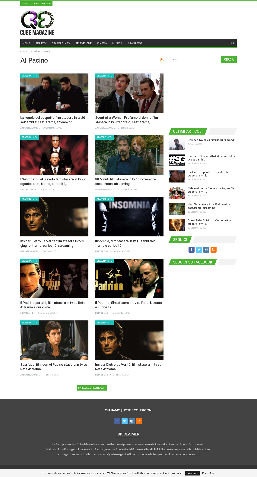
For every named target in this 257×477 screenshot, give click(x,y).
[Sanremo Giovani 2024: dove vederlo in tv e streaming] (177, 160)
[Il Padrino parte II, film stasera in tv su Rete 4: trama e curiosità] (54, 278)
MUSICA (117, 43)
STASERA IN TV (61, 43)
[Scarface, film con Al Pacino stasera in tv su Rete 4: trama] (54, 340)
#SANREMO (135, 43)
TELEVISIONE (84, 43)
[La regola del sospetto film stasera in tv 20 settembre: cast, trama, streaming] (54, 93)
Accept (192, 473)
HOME (26, 43)
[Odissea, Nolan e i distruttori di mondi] (177, 144)
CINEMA (102, 43)
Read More (208, 473)
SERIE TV (41, 43)
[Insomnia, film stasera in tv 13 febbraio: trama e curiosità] (129, 216)
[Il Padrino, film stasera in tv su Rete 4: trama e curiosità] (129, 278)
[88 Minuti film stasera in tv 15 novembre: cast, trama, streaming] (129, 155)
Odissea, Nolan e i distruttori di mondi (211, 140)
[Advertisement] (202, 95)
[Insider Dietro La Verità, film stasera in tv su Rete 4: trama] (129, 340)
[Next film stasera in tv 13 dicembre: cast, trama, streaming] (177, 209)
